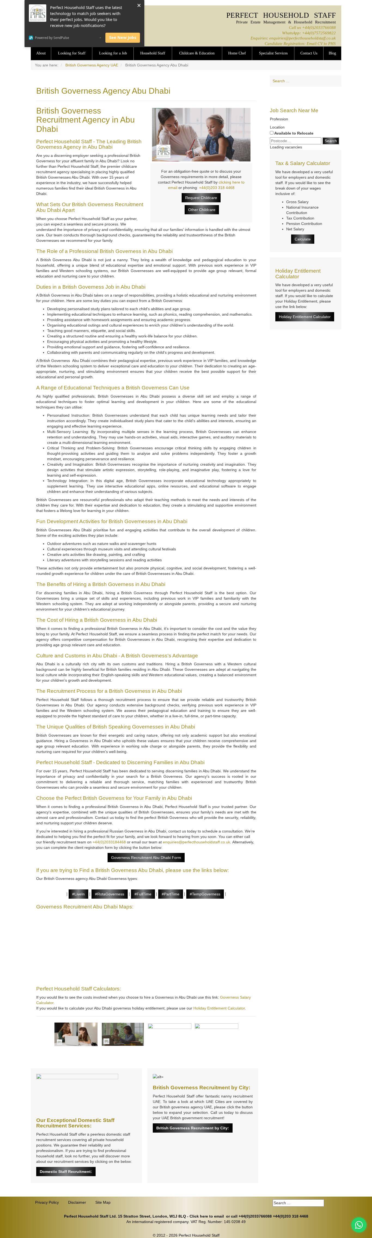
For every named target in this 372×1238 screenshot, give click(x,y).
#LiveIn (78, 894)
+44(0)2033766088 (319, 27)
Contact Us (308, 53)
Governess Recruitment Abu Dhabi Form (146, 857)
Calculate (303, 239)
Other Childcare (201, 210)
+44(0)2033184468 (109, 842)
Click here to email (207, 1216)
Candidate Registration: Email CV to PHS (300, 43)
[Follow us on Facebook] (284, 94)
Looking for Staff (72, 53)
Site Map (103, 1202)
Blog (332, 53)
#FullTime (143, 894)
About (41, 53)
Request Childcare (201, 198)
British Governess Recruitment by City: (192, 1128)
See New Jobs (122, 37)
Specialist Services (273, 53)
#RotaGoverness (109, 894)
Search (331, 141)
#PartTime (170, 894)
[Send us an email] (316, 94)
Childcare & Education (197, 53)
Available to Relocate (293, 133)
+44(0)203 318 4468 (216, 187)
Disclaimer (77, 1202)
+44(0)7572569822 (319, 33)
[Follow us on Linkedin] (295, 94)
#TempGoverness (205, 894)
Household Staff (152, 53)
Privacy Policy (47, 1202)
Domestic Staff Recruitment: (66, 1171)
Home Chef (237, 53)
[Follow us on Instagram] (326, 94)
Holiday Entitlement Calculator (219, 1008)
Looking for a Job (113, 53)
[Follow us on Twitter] (305, 94)
